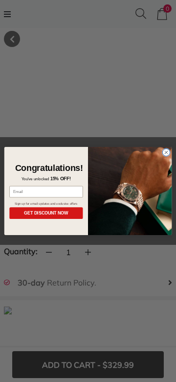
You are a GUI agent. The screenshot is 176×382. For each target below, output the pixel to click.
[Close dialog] (166, 152)
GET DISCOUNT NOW (46, 213)
